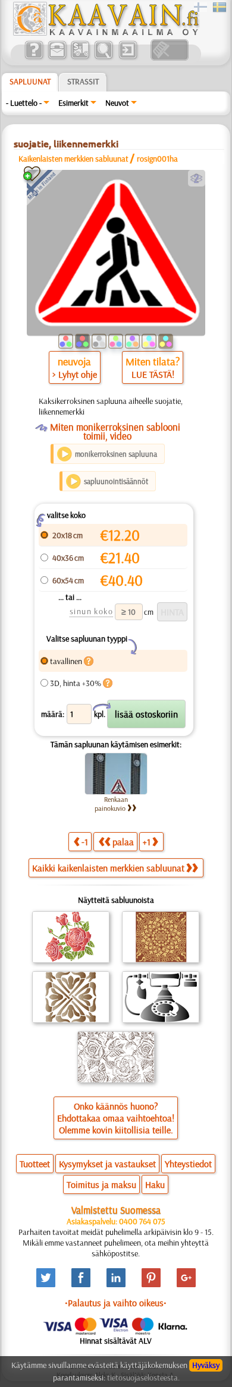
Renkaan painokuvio (111, 804)
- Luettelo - (24, 102)
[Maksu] (80, 57)
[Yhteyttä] (56, 57)
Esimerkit (73, 102)
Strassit (83, 81)
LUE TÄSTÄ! (152, 374)
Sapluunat (30, 81)
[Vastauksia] (33, 57)
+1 (147, 842)
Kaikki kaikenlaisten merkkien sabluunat (108, 868)
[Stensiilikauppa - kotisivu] (105, 32)
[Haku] (103, 57)
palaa (123, 842)
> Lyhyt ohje (74, 374)
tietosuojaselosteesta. (143, 1377)
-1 (84, 842)
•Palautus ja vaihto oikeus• (116, 1303)
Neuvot (117, 102)
